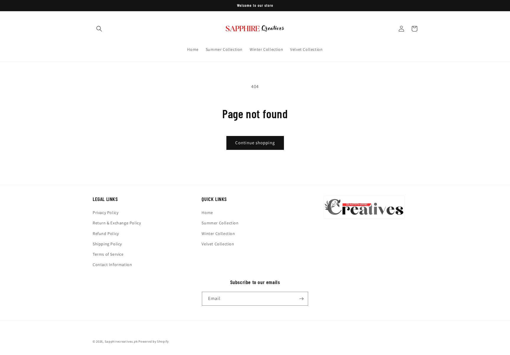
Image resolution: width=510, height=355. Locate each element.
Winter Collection (218, 233)
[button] (99, 28)
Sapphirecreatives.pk (121, 341)
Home (207, 212)
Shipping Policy (107, 244)
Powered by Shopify (153, 341)
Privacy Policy (105, 212)
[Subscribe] (301, 299)
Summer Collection (220, 223)
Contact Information (112, 264)
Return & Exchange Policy (117, 223)
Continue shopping (255, 142)
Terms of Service (108, 254)
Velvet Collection (218, 244)
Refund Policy (106, 233)
